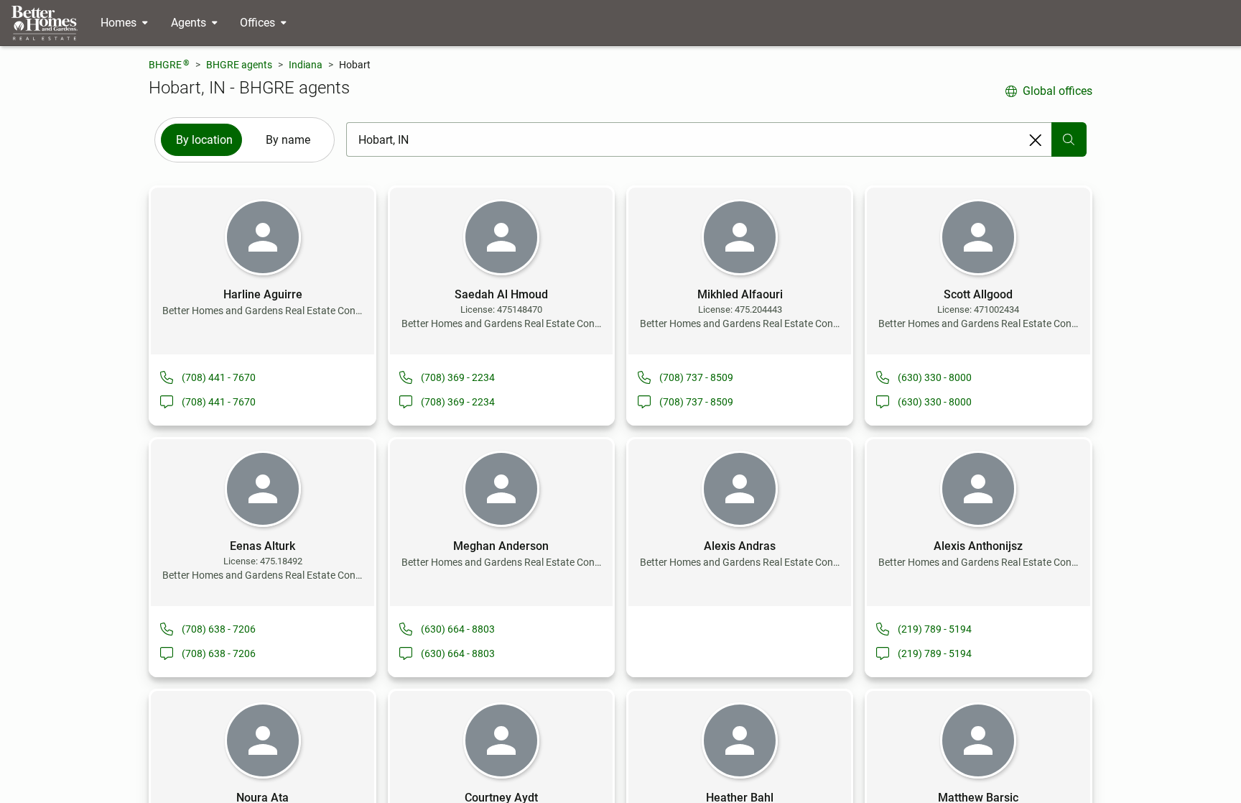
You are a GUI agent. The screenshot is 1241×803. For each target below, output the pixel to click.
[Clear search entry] (1036, 140)
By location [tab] (204, 140)
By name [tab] (288, 140)
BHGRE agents (239, 64)
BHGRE (169, 64)
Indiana (305, 64)
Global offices (1057, 91)
